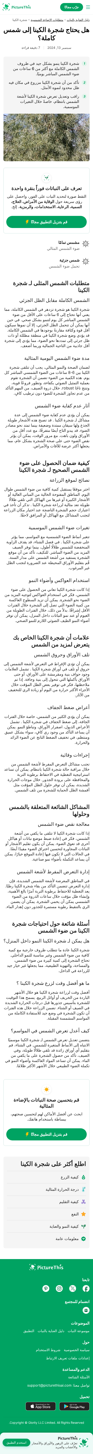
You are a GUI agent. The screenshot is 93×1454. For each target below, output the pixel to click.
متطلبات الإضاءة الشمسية (47, 20)
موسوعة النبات (79, 1331)
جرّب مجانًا (71, 7)
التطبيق (28, 1331)
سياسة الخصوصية (77, 1350)
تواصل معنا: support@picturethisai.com (58, 1385)
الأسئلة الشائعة (79, 1377)
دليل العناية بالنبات (78, 20)
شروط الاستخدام (48, 1350)
